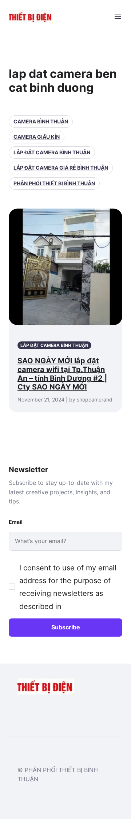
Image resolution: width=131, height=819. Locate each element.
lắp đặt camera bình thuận (51, 152)
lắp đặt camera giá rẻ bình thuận (60, 168)
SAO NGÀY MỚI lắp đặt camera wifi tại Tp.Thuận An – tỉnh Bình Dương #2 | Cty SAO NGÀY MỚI (62, 373)
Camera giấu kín (36, 137)
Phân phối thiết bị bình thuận (54, 183)
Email (16, 522)
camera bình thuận (40, 121)
